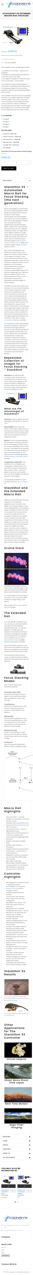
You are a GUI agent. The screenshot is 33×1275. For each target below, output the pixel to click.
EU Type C (6, 121)
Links (2, 1253)
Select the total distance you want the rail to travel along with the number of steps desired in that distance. (15, 708)
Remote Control (11, 888)
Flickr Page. (14, 1000)
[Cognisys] (18, 4)
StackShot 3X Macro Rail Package (5, 1192)
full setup (16, 998)
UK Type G (6, 124)
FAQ (2, 1250)
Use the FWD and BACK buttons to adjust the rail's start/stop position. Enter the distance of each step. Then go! (15, 696)
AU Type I (6, 126)
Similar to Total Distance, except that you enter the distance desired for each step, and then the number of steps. (15, 734)
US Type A (6, 119)
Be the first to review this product (12, 55)
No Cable (6, 147)
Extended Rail (20, 825)
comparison (8, 320)
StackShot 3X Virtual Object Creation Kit (21, 1193)
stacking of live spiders (16, 456)
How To (3, 1247)
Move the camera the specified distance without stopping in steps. (15, 744)
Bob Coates (18, 605)
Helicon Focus (15, 243)
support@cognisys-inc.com (13, 1230)
